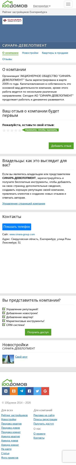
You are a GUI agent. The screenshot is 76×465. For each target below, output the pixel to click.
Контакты (39, 437)
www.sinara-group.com (22, 234)
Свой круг (21, 356)
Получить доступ (38, 332)
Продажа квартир (11, 423)
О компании (10, 52)
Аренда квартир (10, 436)
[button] (6, 391)
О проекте (39, 433)
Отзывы (7, 59)
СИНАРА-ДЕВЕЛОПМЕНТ (24, 45)
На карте (6, 449)
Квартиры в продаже (55, 52)
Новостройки (30, 52)
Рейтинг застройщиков (14, 415)
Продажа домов (10, 427)
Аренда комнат (10, 444)
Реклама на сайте (44, 415)
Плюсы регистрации (45, 419)
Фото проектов (9, 457)
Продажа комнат (11, 432)
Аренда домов (9, 440)
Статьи (5, 453)
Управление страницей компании (23, 203)
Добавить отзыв (61, 145)
